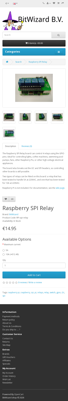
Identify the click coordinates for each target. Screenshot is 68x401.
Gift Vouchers (8, 357)
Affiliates (6, 360)
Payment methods (10, 316)
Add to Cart (34, 275)
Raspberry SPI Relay (38, 61)
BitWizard (13, 214)
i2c (63, 292)
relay (46, 292)
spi (3, 295)
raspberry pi (14, 292)
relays (40, 292)
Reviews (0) (27, 146)
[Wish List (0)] (54, 3)
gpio (58, 292)
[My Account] (49, 3)
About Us (6, 323)
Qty (4, 260)
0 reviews (22, 282)
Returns (6, 341)
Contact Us (7, 338)
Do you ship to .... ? (11, 329)
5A (7, 250)
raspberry (25, 292)
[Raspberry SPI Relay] (34, 87)
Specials (6, 363)
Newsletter (7, 382)
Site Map (6, 345)
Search (18, 61)
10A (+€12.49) (12, 254)
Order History (9, 376)
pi (35, 292)
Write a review (35, 282)
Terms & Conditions (11, 326)
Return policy (8, 319)
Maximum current (12, 244)
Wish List (6, 379)
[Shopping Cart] (58, 3)
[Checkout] (63, 3)
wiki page (60, 188)
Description (10, 146)
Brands (5, 354)
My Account (7, 372)
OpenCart (18, 394)
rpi (32, 292)
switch (52, 292)
